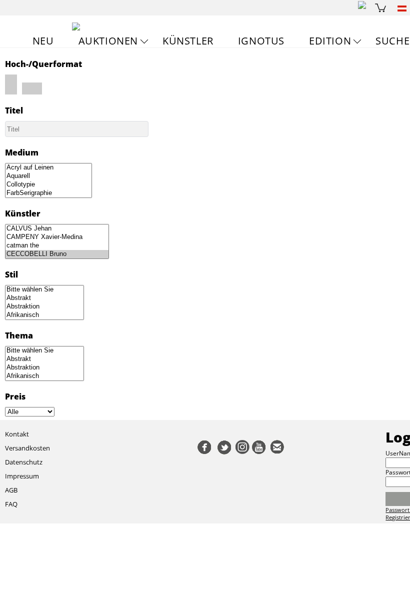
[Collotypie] (49, 184)
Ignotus (261, 41)
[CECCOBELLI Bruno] (57, 254)
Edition (330, 41)
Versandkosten (27, 448)
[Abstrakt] (45, 298)
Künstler (188, 41)
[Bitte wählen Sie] (45, 290)
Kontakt (17, 434)
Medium (21, 152)
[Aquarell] (49, 176)
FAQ (11, 504)
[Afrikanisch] (45, 315)
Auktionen (108, 41)
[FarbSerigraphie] (49, 193)
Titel (14, 110)
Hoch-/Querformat (43, 64)
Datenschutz (23, 462)
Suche (393, 41)
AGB (11, 490)
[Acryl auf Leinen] (49, 168)
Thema (19, 335)
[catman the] (57, 246)
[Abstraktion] (45, 306)
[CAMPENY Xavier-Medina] (57, 237)
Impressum (22, 476)
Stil (11, 274)
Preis (15, 396)
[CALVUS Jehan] (57, 228)
